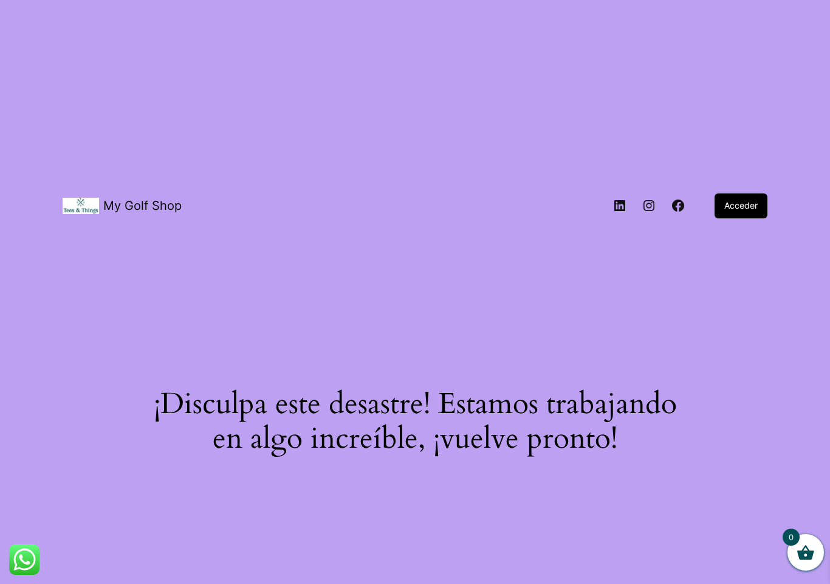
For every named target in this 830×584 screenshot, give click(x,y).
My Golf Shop (142, 205)
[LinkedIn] (619, 205)
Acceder (741, 205)
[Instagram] (649, 205)
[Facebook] (678, 205)
